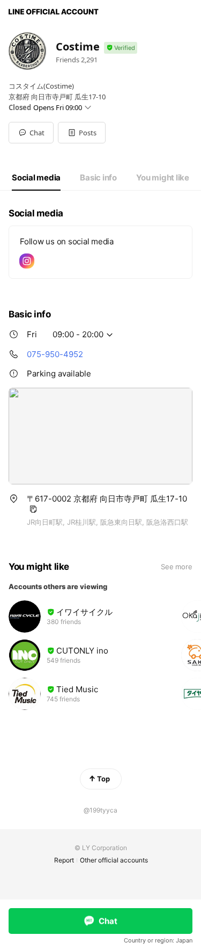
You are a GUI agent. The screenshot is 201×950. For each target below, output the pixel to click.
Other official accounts (114, 860)
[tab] (36, 178)
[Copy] (33, 509)
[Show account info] (120, 48)
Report (64, 860)
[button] (82, 132)
